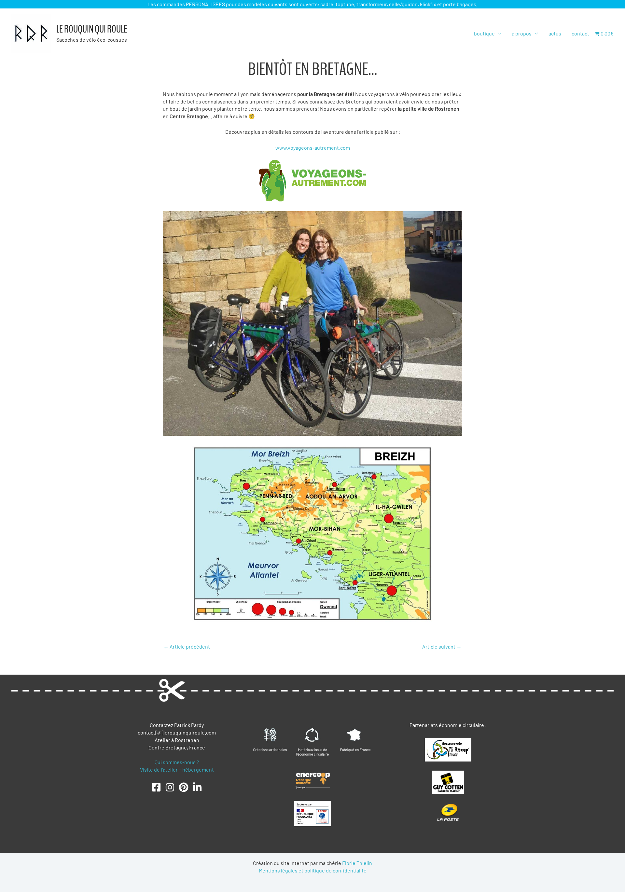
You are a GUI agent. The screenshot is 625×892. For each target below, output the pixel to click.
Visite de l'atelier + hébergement (177, 769)
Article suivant (442, 646)
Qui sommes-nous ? (177, 762)
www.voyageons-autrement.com (312, 147)
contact (580, 33)
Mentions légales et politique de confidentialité (313, 870)
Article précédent (186, 646)
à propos (522, 33)
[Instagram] (170, 787)
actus (555, 33)
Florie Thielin (357, 863)
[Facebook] (156, 787)
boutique (484, 33)
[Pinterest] (183, 787)
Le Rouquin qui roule (91, 29)
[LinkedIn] (197, 787)
